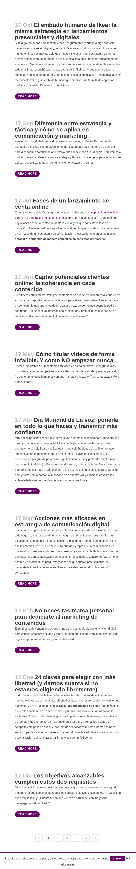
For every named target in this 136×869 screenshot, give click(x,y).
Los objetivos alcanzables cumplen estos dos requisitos (59, 778)
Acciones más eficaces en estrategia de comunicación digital (62, 521)
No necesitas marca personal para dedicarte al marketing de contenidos (64, 616)
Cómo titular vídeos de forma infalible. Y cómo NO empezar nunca (65, 357)
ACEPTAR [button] (117, 858)
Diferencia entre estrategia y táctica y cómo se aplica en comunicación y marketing (63, 129)
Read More (27, 96)
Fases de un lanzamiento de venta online (62, 203)
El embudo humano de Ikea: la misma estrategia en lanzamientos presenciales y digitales (66, 31)
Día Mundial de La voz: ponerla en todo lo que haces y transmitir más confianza (66, 426)
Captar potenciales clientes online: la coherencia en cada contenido (62, 283)
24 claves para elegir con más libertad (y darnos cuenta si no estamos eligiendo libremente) (65, 683)
